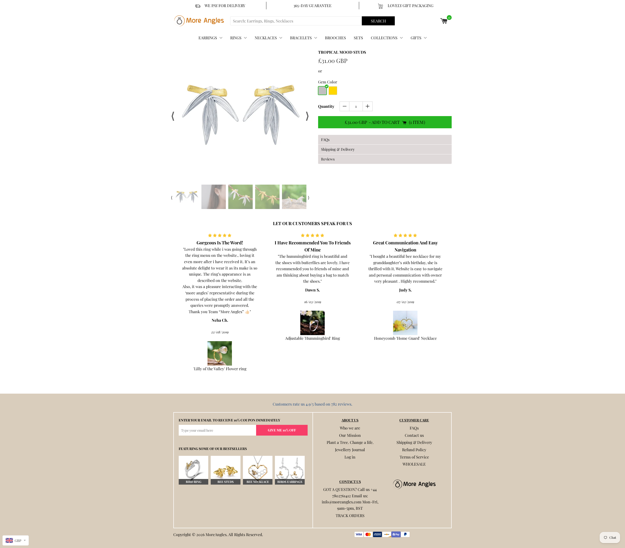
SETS (358, 37)
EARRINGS (207, 37)
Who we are (350, 427)
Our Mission (350, 435)
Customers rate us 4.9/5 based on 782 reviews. (312, 404)
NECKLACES (266, 37)
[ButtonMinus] (345, 106)
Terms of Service (414, 456)
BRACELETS (301, 37)
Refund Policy (414, 449)
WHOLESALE (414, 464)
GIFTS (416, 37)
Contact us (414, 435)
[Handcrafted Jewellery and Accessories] (201, 21)
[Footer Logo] (414, 484)
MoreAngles (216, 534)
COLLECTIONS (384, 37)
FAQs (414, 427)
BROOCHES (335, 37)
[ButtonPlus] (368, 106)
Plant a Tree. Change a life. (350, 442)
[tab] (385, 139)
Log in (349, 456)
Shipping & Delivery (414, 442)
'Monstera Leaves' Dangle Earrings (450, 320)
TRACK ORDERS (350, 515)
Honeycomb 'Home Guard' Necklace (357, 338)
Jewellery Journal (350, 449)
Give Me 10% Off (282, 430)
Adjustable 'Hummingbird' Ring (265, 338)
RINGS (235, 37)
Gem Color (327, 81)
